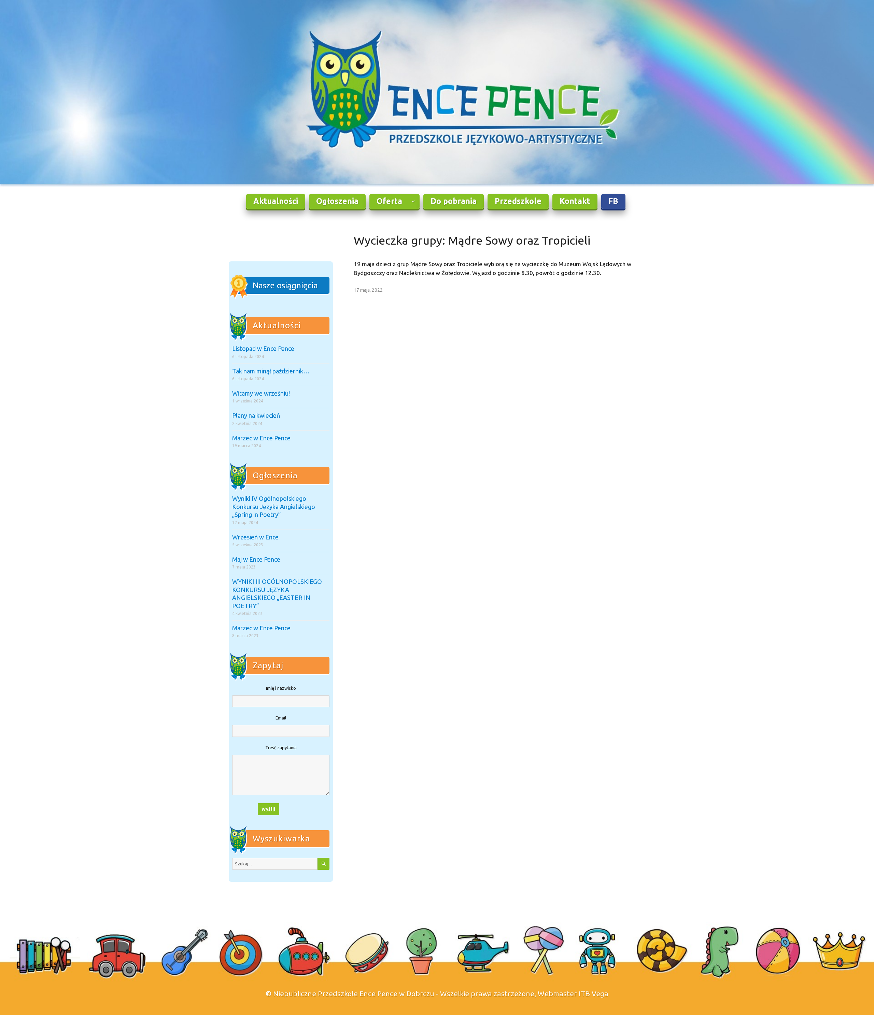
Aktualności (275, 201)
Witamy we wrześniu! (261, 393)
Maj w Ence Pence (256, 559)
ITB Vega (593, 993)
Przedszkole (518, 201)
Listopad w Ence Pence (263, 348)
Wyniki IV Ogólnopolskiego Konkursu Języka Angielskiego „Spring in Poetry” (273, 506)
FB (613, 201)
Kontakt (575, 201)
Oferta (389, 201)
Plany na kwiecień (256, 415)
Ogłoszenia (337, 201)
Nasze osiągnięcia (285, 285)
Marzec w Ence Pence (261, 438)
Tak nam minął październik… (270, 371)
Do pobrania (454, 201)
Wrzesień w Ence (255, 537)
